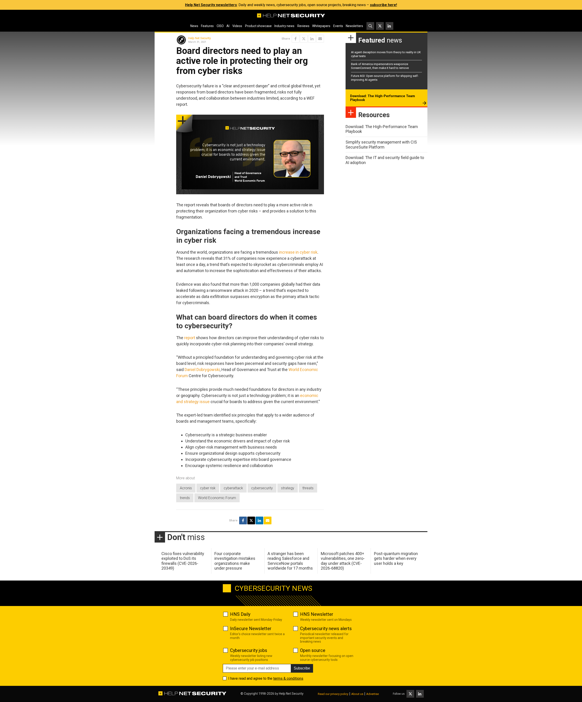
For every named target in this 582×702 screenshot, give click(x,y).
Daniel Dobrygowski (202, 369)
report (189, 337)
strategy (287, 488)
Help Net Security (199, 38)
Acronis (186, 488)
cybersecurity (262, 488)
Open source (312, 650)
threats (308, 488)
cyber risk (208, 488)
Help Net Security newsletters (211, 5)
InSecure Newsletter (250, 628)
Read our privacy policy (333, 694)
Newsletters (354, 26)
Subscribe (302, 668)
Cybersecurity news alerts (326, 628)
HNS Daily (240, 614)
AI (227, 26)
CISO (220, 26)
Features (207, 26)
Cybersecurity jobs (248, 650)
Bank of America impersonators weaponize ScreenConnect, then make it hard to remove (380, 66)
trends (185, 498)
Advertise (372, 694)
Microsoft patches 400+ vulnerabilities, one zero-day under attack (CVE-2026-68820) (343, 561)
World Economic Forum (217, 498)
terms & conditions (288, 678)
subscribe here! (383, 5)
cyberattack (233, 488)
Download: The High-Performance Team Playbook (382, 98)
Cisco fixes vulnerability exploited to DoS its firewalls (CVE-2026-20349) (182, 561)
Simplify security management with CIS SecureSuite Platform (381, 144)
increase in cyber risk (298, 252)
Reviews (303, 26)
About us (357, 694)
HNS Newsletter (316, 614)
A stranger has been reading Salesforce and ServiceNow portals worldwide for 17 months (290, 561)
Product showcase (258, 26)
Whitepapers (321, 26)
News (194, 26)
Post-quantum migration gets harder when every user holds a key (396, 558)
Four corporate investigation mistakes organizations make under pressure (234, 561)
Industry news (284, 26)
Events (338, 26)
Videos (237, 26)
